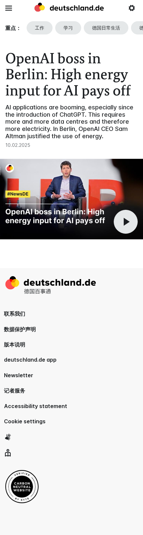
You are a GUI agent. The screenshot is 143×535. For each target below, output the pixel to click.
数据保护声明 (20, 329)
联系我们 (14, 313)
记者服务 (14, 390)
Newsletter (18, 375)
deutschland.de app (30, 359)
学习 (68, 27)
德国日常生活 (106, 27)
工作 (39, 27)
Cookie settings (25, 421)
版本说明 (14, 344)
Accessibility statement (35, 406)
